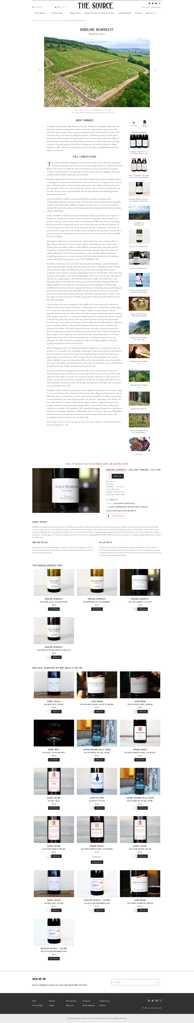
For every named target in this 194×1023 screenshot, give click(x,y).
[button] (110, 475)
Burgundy (46, 20)
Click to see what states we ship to (121, 511)
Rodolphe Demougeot (56, 20)
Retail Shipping (89, 1005)
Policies (102, 1005)
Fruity (138, 507)
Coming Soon (97, 862)
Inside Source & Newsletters (99, 13)
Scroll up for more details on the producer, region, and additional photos (97, 464)
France (40, 20)
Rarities (52, 1001)
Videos (138, 13)
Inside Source (105, 1001)
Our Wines (40, 13)
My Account (145, 7)
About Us (150, 13)
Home (35, 20)
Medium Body (121, 507)
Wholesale (75, 13)
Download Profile (144, 125)
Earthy (144, 507)
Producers (57, 13)
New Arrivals (71, 1001)
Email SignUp (156, 7)
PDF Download (117, 516)
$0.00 (61, 7)
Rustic (112, 507)
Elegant (131, 507)
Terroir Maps (124, 13)
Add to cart (118, 476)
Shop (34, 1001)
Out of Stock (54, 609)
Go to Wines (133, 125)
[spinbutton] (107, 476)
